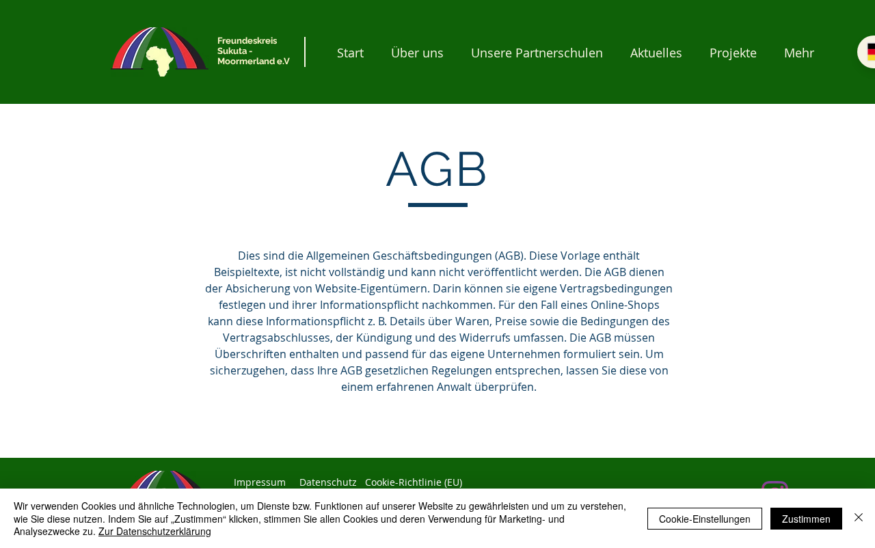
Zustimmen (806, 518)
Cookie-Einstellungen (705, 518)
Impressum (260, 482)
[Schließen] (858, 518)
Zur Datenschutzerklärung (154, 531)
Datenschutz (328, 482)
